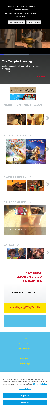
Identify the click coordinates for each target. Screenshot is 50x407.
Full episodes (17, 135)
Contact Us (24, 358)
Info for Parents (24, 349)
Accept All (25, 402)
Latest (11, 244)
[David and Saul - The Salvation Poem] (37, 185)
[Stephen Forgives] (37, 253)
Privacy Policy (24, 344)
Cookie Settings (24, 363)
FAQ (24, 353)
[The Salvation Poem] (16, 253)
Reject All (25, 395)
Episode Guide (17, 202)
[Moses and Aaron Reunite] (16, 185)
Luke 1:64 (6, 71)
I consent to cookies (33, 22)
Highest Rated (17, 176)
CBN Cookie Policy (40, 384)
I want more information (16, 22)
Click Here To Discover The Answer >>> (25, 307)
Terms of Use (24, 339)
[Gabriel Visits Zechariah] (37, 119)
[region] (25, 389)
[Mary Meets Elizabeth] (16, 119)
